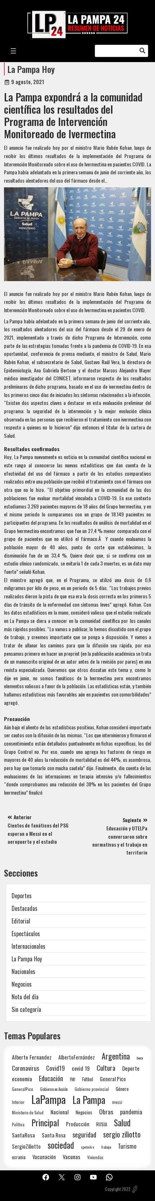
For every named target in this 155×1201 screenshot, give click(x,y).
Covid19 (55, 1068)
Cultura (106, 1068)
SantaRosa (23, 1135)
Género (122, 1088)
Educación (51, 1078)
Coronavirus (25, 1068)
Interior (18, 1102)
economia (22, 1079)
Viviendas (95, 1157)
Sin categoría (26, 1009)
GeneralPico (22, 1089)
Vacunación (44, 1157)
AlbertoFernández (76, 1057)
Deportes (22, 895)
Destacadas (24, 908)
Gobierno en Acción (54, 1089)
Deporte (131, 1068)
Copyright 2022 (117, 1189)
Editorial (21, 921)
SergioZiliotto (26, 1146)
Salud (122, 1122)
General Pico (113, 1079)
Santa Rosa (54, 1135)
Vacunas (71, 1157)
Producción (77, 1124)
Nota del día (25, 996)
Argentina (116, 1056)
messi (117, 1102)
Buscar (142, 51)
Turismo (127, 1146)
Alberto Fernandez (32, 1057)
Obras (106, 1112)
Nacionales (23, 971)
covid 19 (81, 1068)
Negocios (22, 984)
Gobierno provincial (92, 1089)
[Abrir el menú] (13, 51)
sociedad (61, 1145)
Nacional (59, 1112)
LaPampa (48, 1099)
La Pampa (88, 1100)
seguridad (84, 1134)
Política (18, 1124)
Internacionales (28, 946)
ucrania (19, 1157)
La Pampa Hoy (31, 68)
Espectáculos (26, 933)
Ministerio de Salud (28, 1112)
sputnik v (87, 1147)
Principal (45, 1122)
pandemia (131, 1112)
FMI (72, 1079)
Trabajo (106, 1147)
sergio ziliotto (122, 1134)
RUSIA (101, 1124)
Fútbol (87, 1079)
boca (140, 1058)
